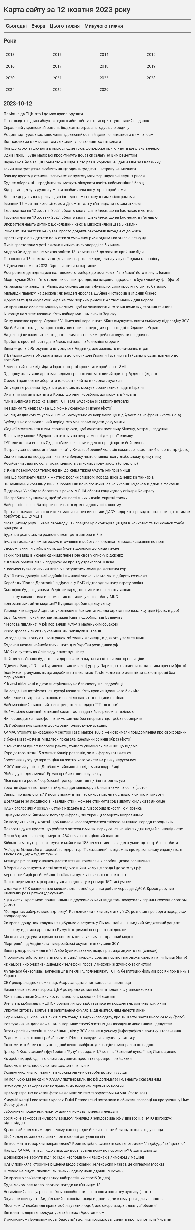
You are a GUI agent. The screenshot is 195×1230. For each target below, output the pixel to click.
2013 (57, 54)
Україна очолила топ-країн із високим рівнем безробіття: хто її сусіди (65, 1072)
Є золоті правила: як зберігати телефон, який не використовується (63, 380)
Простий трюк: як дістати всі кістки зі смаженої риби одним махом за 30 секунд (75, 238)
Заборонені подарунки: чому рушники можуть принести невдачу (61, 1111)
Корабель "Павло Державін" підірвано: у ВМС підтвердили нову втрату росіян (73, 583)
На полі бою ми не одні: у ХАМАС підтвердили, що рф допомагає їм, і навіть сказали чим (82, 1079)
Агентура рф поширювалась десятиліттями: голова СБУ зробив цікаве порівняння (77, 861)
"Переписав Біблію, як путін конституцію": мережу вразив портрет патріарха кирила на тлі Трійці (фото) (95, 957)
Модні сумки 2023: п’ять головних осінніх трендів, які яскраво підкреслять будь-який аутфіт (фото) (91, 279)
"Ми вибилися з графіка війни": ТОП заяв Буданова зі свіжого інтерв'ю (66, 401)
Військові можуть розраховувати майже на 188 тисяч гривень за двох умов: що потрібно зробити (91, 842)
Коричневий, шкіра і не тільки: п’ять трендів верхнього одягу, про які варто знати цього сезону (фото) (94, 1017)
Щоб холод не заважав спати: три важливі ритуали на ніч (54, 1136)
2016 (10, 66)
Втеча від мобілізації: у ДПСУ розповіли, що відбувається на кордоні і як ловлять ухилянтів (85, 1003)
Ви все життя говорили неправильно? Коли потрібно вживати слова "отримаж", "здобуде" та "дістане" (94, 1143)
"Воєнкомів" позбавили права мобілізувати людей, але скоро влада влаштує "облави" (80, 1205)
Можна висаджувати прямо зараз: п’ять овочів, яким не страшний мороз (68, 936)
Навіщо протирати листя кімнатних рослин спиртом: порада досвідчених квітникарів (79, 477)
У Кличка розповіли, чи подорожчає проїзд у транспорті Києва (59, 562)
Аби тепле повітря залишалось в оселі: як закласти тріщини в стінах (64, 698)
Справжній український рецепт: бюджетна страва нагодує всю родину (66, 127)
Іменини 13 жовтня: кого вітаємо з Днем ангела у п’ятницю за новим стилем (72, 203)
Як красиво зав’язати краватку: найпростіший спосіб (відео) (57, 1178)
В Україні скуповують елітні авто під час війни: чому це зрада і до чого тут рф (72, 868)
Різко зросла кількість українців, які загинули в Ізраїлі (52, 631)
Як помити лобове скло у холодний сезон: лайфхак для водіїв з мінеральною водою (79, 1044)
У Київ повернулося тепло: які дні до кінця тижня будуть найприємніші (67, 470)
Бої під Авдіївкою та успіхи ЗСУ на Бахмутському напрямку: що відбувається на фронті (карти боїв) (92, 415)
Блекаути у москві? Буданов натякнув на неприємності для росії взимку (68, 436)
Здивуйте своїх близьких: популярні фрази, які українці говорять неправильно (73, 815)
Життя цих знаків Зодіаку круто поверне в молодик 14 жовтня (59, 996)
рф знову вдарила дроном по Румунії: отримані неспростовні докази (65, 930)
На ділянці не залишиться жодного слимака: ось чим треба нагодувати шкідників (76, 334)
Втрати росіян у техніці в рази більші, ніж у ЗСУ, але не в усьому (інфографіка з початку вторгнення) (92, 1031)
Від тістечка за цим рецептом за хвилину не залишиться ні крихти (62, 141)
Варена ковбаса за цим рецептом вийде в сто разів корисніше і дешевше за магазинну (82, 162)
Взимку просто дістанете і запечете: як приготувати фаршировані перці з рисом (74, 176)
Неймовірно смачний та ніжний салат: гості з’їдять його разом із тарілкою (69, 711)
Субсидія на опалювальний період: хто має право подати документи (64, 422)
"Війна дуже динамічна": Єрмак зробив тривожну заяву (53, 773)
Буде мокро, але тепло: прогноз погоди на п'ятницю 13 (52, 1185)
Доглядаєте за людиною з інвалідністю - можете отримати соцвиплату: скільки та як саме (84, 801)
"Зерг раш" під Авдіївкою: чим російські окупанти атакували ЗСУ (61, 943)
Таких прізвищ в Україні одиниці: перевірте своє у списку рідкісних (63, 555)
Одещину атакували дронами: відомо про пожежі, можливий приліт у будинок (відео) (80, 373)
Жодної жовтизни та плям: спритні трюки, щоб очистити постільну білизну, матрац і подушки (86, 429)
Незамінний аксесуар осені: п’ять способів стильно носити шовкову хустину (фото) (77, 1192)
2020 (10, 78)
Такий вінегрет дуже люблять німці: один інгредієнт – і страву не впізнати (70, 169)
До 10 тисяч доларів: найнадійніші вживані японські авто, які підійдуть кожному (75, 576)
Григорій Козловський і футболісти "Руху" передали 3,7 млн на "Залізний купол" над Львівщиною (90, 1051)
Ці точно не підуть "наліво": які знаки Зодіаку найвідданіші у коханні (64, 1171)
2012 (10, 54)
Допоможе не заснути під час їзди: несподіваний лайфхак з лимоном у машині (74, 1157)
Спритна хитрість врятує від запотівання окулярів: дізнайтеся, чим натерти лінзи (74, 1010)
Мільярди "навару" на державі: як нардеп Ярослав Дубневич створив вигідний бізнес (80, 293)
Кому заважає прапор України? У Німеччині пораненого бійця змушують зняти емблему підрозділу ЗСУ (96, 321)
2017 (57, 66)
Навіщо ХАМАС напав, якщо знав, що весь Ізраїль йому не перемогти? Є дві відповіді (80, 1150)
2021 (57, 78)
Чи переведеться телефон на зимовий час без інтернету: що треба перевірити (73, 718)
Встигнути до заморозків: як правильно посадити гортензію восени (64, 1086)
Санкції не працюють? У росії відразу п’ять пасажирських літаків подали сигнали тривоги (84, 794)
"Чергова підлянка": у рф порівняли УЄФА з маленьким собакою (61, 624)
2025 (57, 89)
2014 (104, 54)
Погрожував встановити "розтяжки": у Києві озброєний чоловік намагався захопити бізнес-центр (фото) (97, 449)
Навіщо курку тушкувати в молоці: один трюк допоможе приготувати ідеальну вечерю (82, 148)
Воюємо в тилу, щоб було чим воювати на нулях (46, 1065)
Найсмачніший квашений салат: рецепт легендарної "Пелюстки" (61, 704)
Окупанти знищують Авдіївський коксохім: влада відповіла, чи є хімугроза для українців (83, 1198)
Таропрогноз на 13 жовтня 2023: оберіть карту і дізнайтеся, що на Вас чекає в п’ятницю (81, 217)
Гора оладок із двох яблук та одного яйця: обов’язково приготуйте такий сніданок (76, 121)
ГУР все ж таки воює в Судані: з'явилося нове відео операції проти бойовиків (74, 442)
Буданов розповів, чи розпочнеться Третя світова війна (53, 534)
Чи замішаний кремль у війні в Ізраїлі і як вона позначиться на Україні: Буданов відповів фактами (91, 484)
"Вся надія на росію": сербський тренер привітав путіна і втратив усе (64, 780)
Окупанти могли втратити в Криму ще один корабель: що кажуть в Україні (70, 394)
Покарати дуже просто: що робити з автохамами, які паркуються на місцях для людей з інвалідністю (93, 829)
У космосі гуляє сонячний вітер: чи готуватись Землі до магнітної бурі (65, 569)
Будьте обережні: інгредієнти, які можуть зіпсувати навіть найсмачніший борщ (74, 183)
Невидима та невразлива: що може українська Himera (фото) (58, 408)
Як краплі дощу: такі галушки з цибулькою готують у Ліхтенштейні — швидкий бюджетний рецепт (92, 923)
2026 (104, 89)
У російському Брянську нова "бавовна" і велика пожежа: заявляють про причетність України (87, 1219)
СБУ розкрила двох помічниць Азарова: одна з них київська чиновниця (67, 982)
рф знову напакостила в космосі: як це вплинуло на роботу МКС (61, 596)
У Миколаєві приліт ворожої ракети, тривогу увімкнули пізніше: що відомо (71, 746)
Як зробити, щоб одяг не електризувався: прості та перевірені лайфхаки (68, 1058)
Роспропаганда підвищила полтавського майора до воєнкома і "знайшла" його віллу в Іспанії (87, 272)
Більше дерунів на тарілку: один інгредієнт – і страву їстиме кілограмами (69, 196)
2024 (10, 89)
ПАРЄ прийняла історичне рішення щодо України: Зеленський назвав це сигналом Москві (84, 1164)
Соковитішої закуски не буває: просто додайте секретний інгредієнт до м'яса (72, 231)
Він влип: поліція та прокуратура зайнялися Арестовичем (54, 1212)
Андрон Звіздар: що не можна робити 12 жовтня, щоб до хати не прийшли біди (74, 252)
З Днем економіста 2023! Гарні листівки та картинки (50, 265)
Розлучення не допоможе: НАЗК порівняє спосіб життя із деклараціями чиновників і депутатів (88, 1024)
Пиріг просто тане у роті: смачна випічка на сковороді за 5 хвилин (62, 245)
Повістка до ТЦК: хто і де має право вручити (43, 114)
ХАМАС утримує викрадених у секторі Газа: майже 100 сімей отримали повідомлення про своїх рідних (95, 732)
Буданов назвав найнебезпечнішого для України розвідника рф (61, 645)
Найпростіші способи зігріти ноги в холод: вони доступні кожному (62, 505)
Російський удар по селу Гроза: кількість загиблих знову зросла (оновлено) (71, 463)
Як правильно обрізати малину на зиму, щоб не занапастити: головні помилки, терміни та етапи (88, 307)
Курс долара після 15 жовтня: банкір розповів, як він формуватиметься (67, 753)
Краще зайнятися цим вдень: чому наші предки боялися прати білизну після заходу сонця (83, 1129)
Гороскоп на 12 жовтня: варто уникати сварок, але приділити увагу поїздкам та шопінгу (82, 259)
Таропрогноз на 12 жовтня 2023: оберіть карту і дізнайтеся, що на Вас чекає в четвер (79, 210)
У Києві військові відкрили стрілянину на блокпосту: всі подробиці (63, 684)
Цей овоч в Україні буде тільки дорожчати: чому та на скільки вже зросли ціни (74, 659)
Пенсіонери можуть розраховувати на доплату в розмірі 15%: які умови (67, 881)
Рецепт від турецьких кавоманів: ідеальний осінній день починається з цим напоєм (78, 134)
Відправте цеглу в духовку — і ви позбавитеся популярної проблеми (65, 190)
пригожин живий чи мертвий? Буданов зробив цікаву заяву (57, 603)
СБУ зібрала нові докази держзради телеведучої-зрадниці (56, 725)
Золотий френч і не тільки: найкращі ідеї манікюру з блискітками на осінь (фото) (75, 787)
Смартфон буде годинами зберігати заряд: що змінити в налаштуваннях (67, 590)
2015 (151, 54)
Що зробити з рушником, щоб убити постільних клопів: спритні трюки (65, 498)
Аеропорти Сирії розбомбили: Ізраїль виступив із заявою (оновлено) (65, 875)
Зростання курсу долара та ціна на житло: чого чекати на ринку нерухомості (70, 760)
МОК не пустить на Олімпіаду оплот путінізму (44, 652)
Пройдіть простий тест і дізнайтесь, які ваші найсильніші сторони (61, 341)
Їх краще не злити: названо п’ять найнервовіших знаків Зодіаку (60, 314)
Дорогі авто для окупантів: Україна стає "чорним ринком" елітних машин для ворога (78, 300)
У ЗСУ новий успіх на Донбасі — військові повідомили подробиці (61, 767)
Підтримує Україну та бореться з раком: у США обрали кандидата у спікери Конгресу (79, 491)
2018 (104, 66)
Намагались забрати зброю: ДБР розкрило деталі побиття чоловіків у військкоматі (78, 989)
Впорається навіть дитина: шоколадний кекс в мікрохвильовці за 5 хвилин (70, 224)
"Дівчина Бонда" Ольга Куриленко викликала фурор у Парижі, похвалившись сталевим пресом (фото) (95, 665)
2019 (151, 66)
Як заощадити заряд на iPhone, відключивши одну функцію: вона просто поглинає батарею (85, 286)
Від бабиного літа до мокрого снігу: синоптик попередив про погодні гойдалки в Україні (82, 328)
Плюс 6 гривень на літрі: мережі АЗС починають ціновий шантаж (62, 836)
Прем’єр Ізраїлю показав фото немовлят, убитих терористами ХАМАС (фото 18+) (75, 1093)
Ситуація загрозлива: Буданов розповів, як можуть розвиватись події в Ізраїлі (74, 387)
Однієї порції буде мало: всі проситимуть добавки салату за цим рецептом (70, 155)
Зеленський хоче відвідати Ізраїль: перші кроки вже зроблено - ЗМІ (65, 367)
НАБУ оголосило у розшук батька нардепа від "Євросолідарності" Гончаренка (73, 808)
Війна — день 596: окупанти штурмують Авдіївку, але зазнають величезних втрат (76, 348)
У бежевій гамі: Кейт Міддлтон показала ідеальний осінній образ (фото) (67, 739)
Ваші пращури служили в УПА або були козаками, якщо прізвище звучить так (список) (80, 950)
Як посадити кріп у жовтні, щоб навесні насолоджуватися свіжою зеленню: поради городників (88, 822)
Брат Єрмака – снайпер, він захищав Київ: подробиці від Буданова (63, 617)
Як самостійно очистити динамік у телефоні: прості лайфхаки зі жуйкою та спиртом (77, 964)
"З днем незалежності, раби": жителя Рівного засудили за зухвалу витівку (69, 1038)
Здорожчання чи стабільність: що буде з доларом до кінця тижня (61, 548)
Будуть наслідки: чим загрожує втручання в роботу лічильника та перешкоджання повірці (84, 541)
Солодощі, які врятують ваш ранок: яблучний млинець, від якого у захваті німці (74, 638)
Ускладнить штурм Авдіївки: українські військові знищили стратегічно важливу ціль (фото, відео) (91, 610)
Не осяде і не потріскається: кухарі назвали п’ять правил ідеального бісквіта (71, 691)
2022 (104, 78)
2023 (151, 78)
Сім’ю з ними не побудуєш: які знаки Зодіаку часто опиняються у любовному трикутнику (83, 456)
